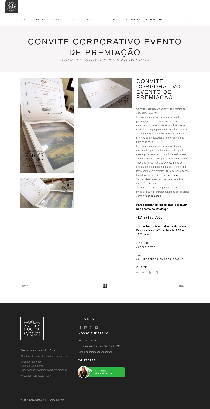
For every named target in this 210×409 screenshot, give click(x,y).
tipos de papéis (153, 196)
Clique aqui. (150, 183)
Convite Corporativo (150, 259)
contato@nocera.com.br (99, 352)
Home (63, 60)
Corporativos (79, 60)
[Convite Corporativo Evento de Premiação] (47, 125)
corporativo (174, 259)
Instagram (172, 175)
